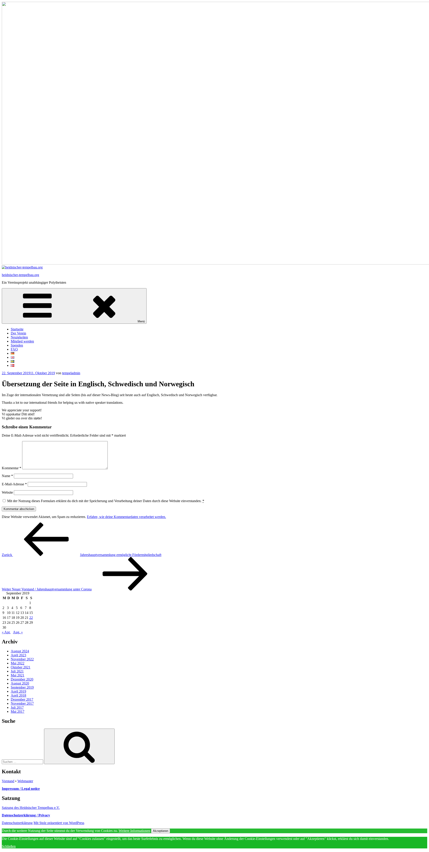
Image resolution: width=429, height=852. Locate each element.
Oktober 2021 (20, 667)
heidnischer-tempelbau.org (20, 275)
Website (7, 492)
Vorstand (8, 781)
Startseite (17, 329)
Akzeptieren (160, 831)
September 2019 (22, 687)
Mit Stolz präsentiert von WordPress (59, 823)
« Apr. (6, 632)
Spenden (17, 345)
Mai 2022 (17, 663)
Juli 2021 (17, 671)
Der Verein (18, 333)
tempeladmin (71, 373)
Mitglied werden (22, 341)
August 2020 (20, 683)
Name (7, 476)
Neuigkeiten (19, 337)
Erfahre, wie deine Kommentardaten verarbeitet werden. (126, 517)
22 (31, 617)
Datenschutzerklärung (17, 823)
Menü (141, 321)
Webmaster (25, 781)
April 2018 (18, 695)
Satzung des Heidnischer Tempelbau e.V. (31, 808)
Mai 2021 (17, 675)
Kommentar (11, 468)
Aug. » (18, 632)
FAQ (14, 349)
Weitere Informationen (134, 831)
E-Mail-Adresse (14, 484)
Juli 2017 (17, 707)
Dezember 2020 (22, 679)
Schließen (9, 846)
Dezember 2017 (22, 699)
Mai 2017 (17, 711)
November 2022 (22, 659)
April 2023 (18, 655)
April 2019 (18, 691)
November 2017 (22, 703)
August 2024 (20, 651)
